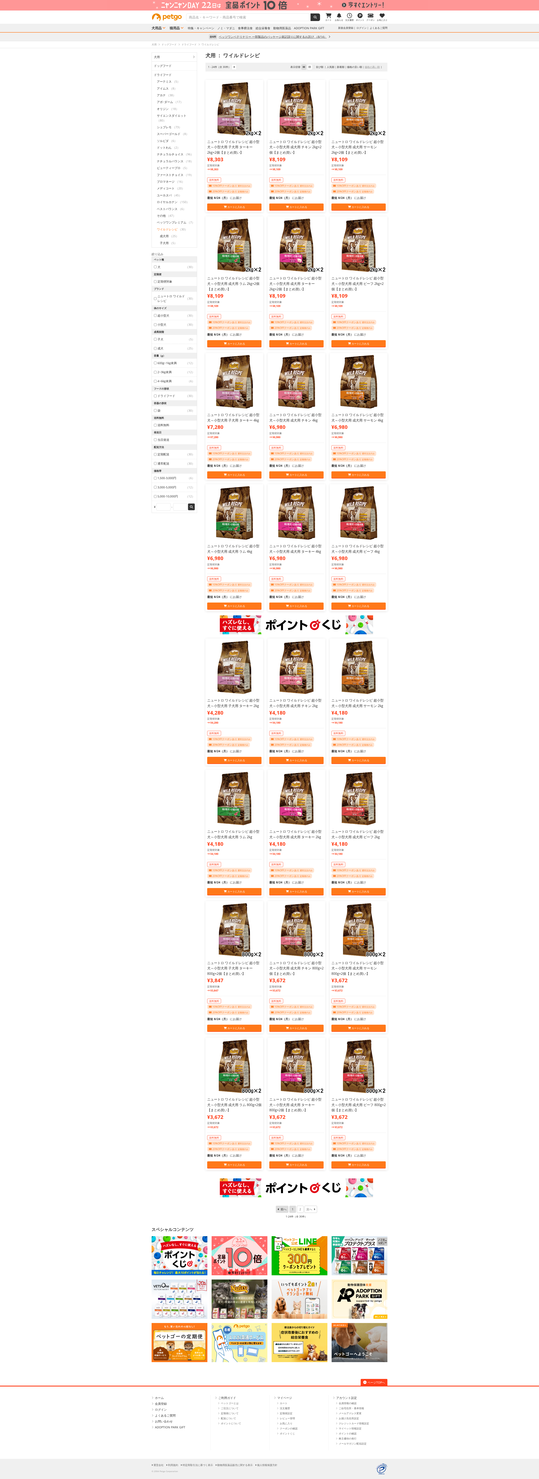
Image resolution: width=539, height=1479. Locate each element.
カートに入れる (236, 207)
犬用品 (157, 28)
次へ (309, 1209)
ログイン (361, 28)
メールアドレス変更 (350, 1413)
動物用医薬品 (282, 28)
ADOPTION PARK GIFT (309, 28)
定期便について (230, 1413)
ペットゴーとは (230, 1403)
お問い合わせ (164, 1421)
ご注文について (230, 1408)
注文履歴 (285, 1408)
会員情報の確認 (347, 1403)
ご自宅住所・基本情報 (351, 1408)
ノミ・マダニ (226, 28)
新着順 (340, 67)
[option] (269, 5)
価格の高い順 (372, 67)
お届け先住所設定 (349, 1418)
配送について (228, 1418)
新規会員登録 (345, 28)
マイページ (284, 1398)
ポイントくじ (287, 1433)
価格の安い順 (354, 67)
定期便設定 (286, 1413)
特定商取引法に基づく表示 (198, 1465)
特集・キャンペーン (201, 28)
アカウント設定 (346, 1398)
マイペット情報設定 (350, 1428)
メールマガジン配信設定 (353, 1443)
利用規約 (173, 1465)
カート (283, 1403)
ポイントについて (231, 1423)
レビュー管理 (287, 1418)
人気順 (330, 67)
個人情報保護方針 (267, 1465)
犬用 (157, 57)
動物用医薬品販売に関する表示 (235, 1465)
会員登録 (161, 1404)
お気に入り (286, 1423)
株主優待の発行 (347, 1438)
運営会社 (158, 1465)
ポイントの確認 (347, 1433)
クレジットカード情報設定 (354, 1423)
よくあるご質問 (378, 28)
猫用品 (175, 28)
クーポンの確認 (289, 1428)
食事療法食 (245, 28)
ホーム (159, 1398)
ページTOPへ (376, 1382)
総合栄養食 (263, 28)
